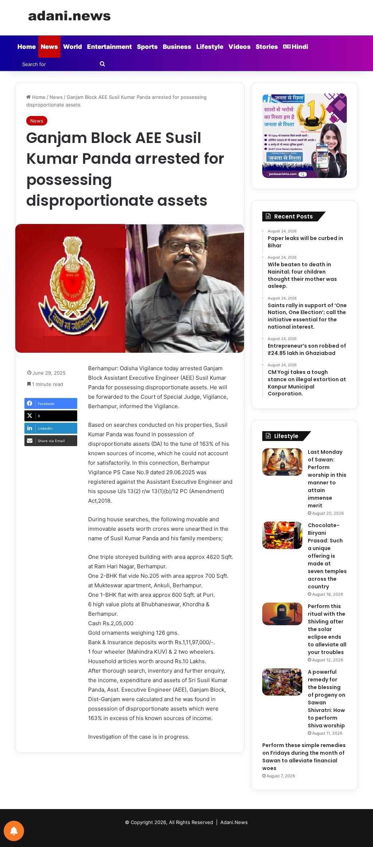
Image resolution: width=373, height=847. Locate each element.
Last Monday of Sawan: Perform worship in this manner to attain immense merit (327, 478)
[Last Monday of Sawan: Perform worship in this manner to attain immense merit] (282, 462)
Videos (239, 46)
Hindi (299, 46)
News (49, 46)
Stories (267, 46)
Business (177, 46)
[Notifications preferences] (14, 831)
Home (26, 46)
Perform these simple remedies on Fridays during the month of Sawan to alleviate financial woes (304, 757)
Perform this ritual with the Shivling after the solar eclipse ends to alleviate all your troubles (327, 629)
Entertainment (109, 46)
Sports (147, 46)
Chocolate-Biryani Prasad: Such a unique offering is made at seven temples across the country (327, 556)
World (72, 46)
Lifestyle (209, 46)
